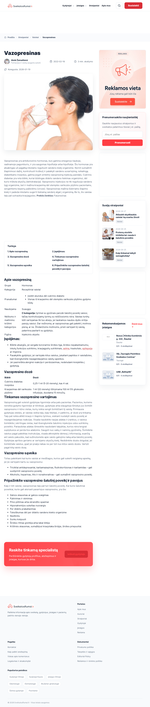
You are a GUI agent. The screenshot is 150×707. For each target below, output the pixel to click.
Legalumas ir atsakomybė (19, 661)
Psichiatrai (33, 691)
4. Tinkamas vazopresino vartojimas (65, 258)
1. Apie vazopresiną (17, 251)
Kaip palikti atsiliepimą (17, 652)
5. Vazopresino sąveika (19, 265)
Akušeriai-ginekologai (50, 684)
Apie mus (106, 5)
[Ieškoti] (119, 5)
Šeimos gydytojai (17, 691)
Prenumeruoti (122, 142)
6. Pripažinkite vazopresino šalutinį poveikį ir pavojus (70, 267)
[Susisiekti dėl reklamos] (122, 79)
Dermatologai (30, 684)
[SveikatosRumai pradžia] (20, 6)
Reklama (81, 632)
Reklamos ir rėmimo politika (89, 661)
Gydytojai (68, 5)
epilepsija (87, 348)
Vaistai (35, 37)
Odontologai (14, 684)
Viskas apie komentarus (18, 656)
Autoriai (80, 614)
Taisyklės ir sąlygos (86, 652)
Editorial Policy (84, 656)
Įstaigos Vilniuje (54, 677)
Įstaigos (82, 5)
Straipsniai (94, 5)
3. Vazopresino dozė (18, 256)
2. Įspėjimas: (58, 251)
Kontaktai (12, 647)
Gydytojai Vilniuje (17, 677)
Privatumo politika (85, 647)
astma (66, 348)
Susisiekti (133, 5)
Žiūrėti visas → (137, 325)
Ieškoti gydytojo (76, 554)
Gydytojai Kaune (36, 677)
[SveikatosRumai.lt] (40, 606)
